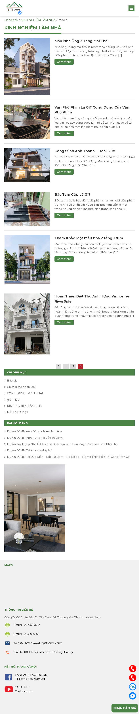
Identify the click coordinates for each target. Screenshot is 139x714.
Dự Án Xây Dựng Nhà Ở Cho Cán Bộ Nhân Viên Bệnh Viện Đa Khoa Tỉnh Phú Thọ (62, 444)
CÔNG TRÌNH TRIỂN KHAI (25, 393)
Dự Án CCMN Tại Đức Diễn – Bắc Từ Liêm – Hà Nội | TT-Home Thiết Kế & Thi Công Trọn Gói (68, 456)
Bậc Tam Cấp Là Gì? (72, 194)
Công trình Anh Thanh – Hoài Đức (84, 151)
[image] (27, 66)
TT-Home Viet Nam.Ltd (30, 678)
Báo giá (12, 380)
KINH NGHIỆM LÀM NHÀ (24, 406)
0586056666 (31, 634)
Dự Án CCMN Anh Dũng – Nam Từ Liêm (34, 431)
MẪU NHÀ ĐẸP (17, 412)
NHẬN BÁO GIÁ (124, 708)
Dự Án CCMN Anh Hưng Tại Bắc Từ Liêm (35, 437)
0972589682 (32, 625)
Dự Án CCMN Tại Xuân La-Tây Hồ (29, 450)
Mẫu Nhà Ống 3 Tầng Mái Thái (81, 41)
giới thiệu (13, 399)
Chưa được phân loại (21, 387)
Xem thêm (64, 62)
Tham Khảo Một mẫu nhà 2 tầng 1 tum (88, 238)
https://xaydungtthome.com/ (43, 643)
